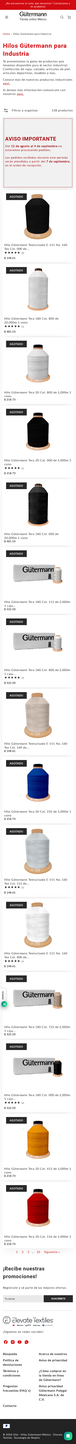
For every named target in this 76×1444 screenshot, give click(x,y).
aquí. (6, 83)
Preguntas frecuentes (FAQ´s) (16, 1388)
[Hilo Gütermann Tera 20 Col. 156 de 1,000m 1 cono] (38, 1208)
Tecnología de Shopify (27, 1437)
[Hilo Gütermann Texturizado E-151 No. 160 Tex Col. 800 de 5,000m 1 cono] (38, 924)
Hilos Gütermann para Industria (32, 33)
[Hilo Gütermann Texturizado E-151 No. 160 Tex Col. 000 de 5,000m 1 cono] (38, 216)
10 (38, 1252)
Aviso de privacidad (53, 1360)
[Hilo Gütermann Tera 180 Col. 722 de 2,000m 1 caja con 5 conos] (38, 998)
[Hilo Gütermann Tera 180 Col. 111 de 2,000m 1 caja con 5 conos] (38, 573)
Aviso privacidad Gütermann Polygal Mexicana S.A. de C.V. (53, 1392)
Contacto (10, 1405)
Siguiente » (52, 1252)
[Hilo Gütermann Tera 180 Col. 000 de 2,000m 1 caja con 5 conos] (38, 1066)
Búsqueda (10, 1354)
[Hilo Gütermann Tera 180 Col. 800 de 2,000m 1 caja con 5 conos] (38, 641)
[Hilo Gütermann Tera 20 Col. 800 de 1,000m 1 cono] (38, 363)
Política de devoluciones (12, 1362)
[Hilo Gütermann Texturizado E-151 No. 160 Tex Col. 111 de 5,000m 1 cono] (38, 851)
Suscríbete (58, 1298)
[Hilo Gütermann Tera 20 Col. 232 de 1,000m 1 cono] (38, 783)
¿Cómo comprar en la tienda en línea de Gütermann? (52, 1375)
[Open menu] (6, 17)
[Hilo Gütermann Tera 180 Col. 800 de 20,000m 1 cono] (38, 290)
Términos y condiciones (11, 1373)
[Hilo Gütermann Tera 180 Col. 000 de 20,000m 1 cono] (38, 505)
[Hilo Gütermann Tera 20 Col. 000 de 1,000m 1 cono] (38, 431)
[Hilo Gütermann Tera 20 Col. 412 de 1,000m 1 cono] (38, 1140)
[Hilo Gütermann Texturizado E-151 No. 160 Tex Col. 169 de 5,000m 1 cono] (38, 715)
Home (6, 33)
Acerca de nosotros (53, 1354)
